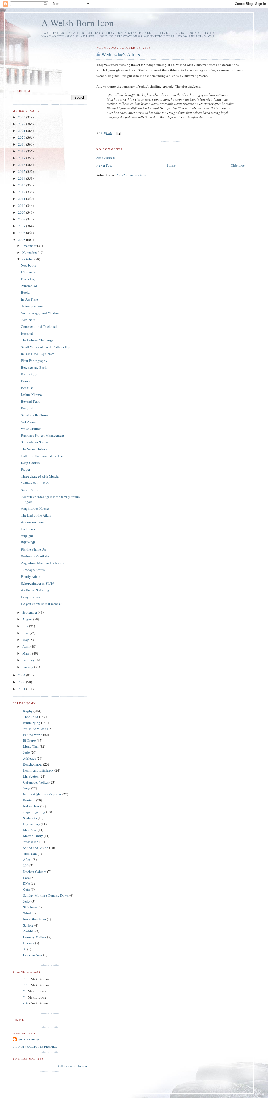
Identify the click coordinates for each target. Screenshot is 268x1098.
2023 (22, 117)
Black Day (28, 278)
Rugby (28, 710)
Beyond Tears (30, 401)
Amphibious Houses (35, 508)
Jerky (27, 901)
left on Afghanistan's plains (42, 794)
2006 (22, 232)
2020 (22, 137)
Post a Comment (105, 157)
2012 (22, 192)
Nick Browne (29, 1039)
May (26, 639)
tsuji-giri (27, 535)
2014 (22, 178)
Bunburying (31, 722)
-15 (25, 985)
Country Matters (34, 937)
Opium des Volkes (36, 782)
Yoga (26, 788)
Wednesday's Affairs (121, 54)
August (27, 619)
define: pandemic (33, 306)
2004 (22, 675)
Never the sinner (34, 919)
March (27, 653)
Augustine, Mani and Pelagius (42, 563)
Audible (29, 931)
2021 (22, 130)
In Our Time (29, 299)
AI (24, 949)
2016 (22, 164)
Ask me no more (32, 522)
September (30, 612)
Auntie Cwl (29, 285)
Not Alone (28, 421)
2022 (22, 123)
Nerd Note (28, 319)
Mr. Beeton (31, 776)
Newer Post (104, 165)
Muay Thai (31, 746)
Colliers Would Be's (35, 483)
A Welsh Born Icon (77, 22)
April (26, 646)
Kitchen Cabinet (34, 871)
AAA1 (27, 859)
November (30, 252)
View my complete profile (35, 1047)
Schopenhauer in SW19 (37, 583)
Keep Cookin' (30, 462)
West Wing (30, 841)
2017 (22, 158)
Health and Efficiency (38, 770)
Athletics (29, 758)
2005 (22, 239)
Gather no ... (29, 528)
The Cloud (30, 716)
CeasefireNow (32, 954)
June (26, 632)
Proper (25, 469)
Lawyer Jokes (30, 597)
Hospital (27, 333)
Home (171, 165)
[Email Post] (118, 133)
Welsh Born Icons (35, 728)
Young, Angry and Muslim (40, 312)
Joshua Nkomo (31, 394)
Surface (28, 925)
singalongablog (34, 811)
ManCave (30, 830)
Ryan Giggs (29, 374)
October (28, 259)
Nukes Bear (31, 806)
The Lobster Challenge (37, 340)
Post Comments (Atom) (132, 175)
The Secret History (34, 449)
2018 (22, 151)
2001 (22, 688)
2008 (22, 219)
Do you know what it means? (41, 603)
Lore (26, 877)
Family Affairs (31, 576)
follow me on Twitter (72, 1066)
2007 (22, 226)
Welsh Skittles (31, 428)
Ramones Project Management (42, 435)
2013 (22, 185)
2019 (22, 144)
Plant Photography (34, 360)
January (28, 666)
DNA (26, 883)
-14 (25, 979)
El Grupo (29, 740)
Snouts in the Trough (36, 415)
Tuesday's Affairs (33, 569)
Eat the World (32, 734)
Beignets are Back (34, 367)
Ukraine (28, 943)
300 (26, 865)
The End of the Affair (36, 515)
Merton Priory (33, 835)
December (29, 245)
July (25, 626)
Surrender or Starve (34, 442)
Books (25, 292)
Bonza (25, 381)
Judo (26, 752)
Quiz (26, 889)
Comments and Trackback (39, 326)
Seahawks (30, 818)
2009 (22, 212)
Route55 (29, 800)
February (29, 660)
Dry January (31, 824)
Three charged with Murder (40, 476)
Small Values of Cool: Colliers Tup (45, 347)
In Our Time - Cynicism (37, 353)
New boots (28, 265)
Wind (27, 913)
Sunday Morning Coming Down (46, 895)
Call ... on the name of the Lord (43, 455)
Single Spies (29, 489)
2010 (22, 205)
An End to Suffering (35, 590)
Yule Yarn (30, 853)
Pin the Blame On (33, 549)
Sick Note (30, 907)
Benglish (27, 387)
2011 (22, 198)
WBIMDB (28, 542)
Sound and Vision (35, 847)
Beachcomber (32, 764)
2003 (22, 682)
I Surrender (28, 272)
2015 (22, 171)
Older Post (238, 165)
